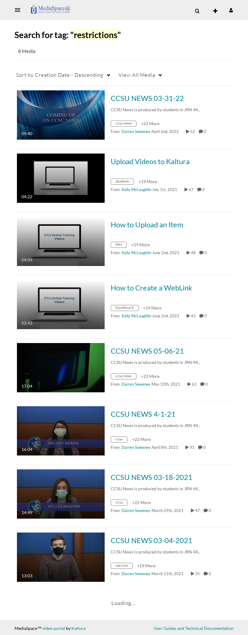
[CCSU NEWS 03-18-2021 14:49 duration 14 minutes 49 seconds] (61, 493)
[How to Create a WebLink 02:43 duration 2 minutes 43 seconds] (61, 303)
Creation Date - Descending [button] (59, 75)
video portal (53, 628)
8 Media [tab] (26, 51)
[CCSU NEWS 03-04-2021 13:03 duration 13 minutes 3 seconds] (61, 556)
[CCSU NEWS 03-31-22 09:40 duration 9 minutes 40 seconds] (61, 114)
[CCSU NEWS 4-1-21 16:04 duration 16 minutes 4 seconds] (61, 430)
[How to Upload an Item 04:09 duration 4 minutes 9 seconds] (61, 240)
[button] (19, 10)
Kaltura (78, 628)
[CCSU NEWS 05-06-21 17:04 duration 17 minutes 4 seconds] (61, 367)
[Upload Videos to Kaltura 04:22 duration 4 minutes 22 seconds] (61, 177)
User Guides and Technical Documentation (193, 628)
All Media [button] (137, 75)
